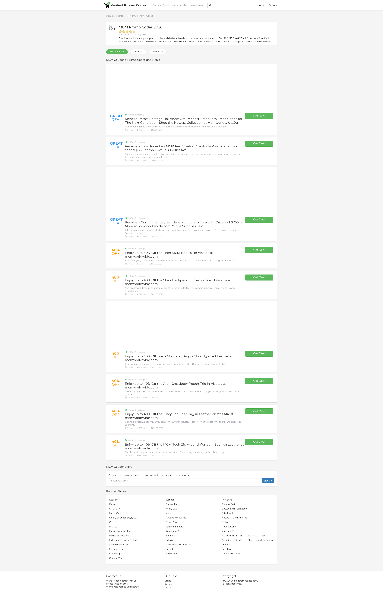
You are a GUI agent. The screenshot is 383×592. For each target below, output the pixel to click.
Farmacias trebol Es (119, 531)
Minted (169, 513)
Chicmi (112, 522)
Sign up (268, 480)
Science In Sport (174, 526)
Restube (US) (173, 531)
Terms (168, 587)
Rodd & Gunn (229, 526)
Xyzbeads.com (116, 549)
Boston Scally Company (234, 508)
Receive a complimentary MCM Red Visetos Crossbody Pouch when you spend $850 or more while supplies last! (181, 148)
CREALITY (114, 508)
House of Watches (119, 535)
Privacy (168, 584)
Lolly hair (226, 549)
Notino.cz (227, 522)
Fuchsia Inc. (172, 504)
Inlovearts (227, 499)
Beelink (169, 549)
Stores (273, 5)
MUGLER (114, 526)
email (126, 583)
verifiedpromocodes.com (244, 580)
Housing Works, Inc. (176, 517)
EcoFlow (113, 499)
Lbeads (226, 544)
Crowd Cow (172, 522)
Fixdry (112, 504)
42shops (170, 499)
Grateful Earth (229, 504)
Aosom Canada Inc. (119, 544)
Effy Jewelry (228, 513)
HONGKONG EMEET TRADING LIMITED (243, 535)
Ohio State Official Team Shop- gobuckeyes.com (247, 540)
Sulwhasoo (171, 553)
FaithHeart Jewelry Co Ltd (123, 540)
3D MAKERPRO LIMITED (179, 544)
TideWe (170, 540)
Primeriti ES (228, 531)
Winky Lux (171, 508)
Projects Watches (231, 553)
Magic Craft (115, 513)
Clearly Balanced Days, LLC (123, 517)
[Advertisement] (191, 88)
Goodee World (116, 558)
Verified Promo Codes (128, 5)
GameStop (115, 553)
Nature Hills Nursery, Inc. (235, 517)
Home (261, 5)
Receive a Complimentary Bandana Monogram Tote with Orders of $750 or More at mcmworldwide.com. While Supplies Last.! (184, 224)
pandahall (170, 535)
